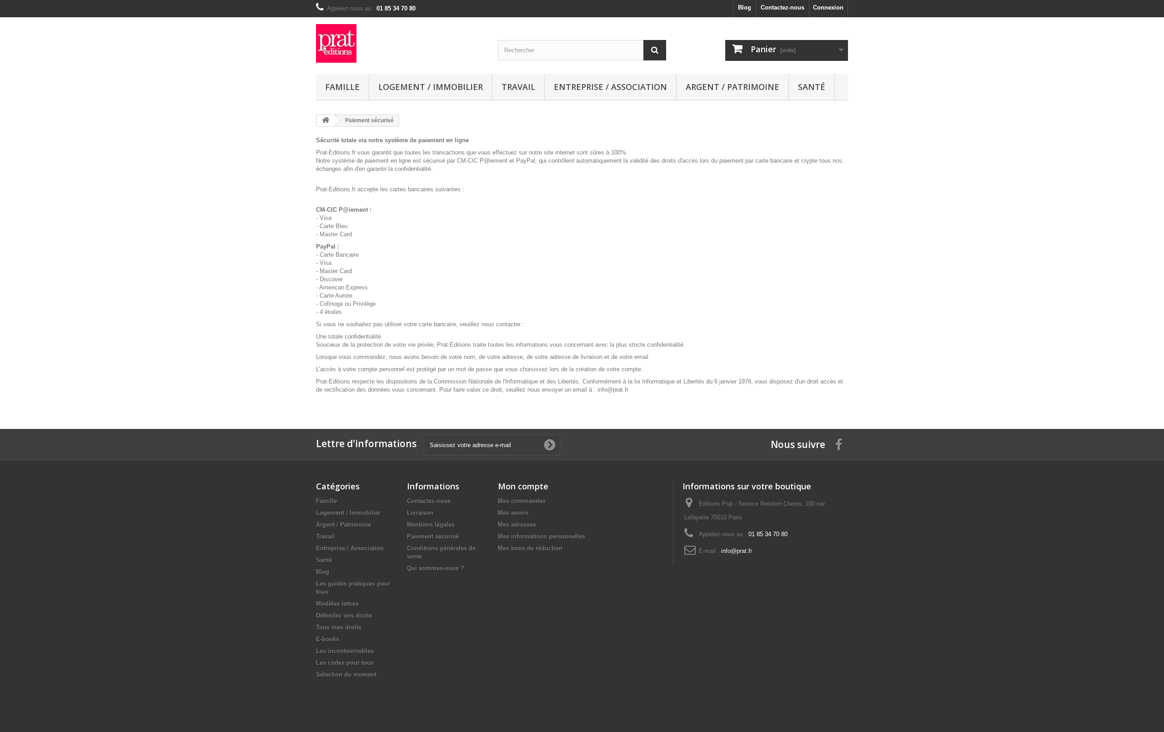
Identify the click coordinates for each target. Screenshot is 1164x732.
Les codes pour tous (345, 662)
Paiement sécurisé (433, 536)
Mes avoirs (513, 512)
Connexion (828, 7)
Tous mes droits (338, 627)
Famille (342, 86)
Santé (811, 86)
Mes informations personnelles (541, 536)
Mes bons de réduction (530, 548)
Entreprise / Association (610, 86)
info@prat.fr (736, 551)
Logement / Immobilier (430, 86)
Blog (744, 7)
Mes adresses (517, 524)
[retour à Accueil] (325, 120)
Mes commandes (522, 501)
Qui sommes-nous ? (435, 568)
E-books (327, 639)
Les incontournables (345, 650)
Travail (518, 86)
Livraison (420, 512)
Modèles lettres (337, 603)
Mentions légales (431, 524)
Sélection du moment (346, 674)
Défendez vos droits (344, 615)
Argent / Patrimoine (732, 86)
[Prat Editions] (400, 43)
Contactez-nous (782, 7)
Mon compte (523, 486)
